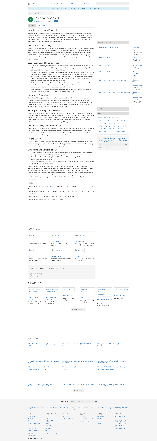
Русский (92, 408)
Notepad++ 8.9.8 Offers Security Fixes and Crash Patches (111, 362)
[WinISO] (32, 235)
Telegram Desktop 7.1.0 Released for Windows (78, 384)
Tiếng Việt (110, 408)
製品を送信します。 (120, 428)
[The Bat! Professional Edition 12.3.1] (104, 292)
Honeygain (77, 256)
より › (100, 108)
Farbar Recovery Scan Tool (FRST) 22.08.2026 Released (77, 362)
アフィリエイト (84, 421)
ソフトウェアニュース (69, 416)
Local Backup (32, 428)
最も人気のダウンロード (63, 3)
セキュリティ (113, 129)
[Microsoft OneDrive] (106, 72)
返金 (46, 431)
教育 (125, 120)
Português (85, 408)
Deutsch (36, 408)
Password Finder (33, 426)
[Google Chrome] (105, 57)
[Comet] (32, 250)
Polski (79, 408)
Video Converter (33, 431)
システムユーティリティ (105, 131)
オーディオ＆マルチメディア (106, 117)
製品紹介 (31, 26)
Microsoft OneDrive (135, 73)
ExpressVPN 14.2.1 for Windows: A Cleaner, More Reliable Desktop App (112, 385)
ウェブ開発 (117, 131)
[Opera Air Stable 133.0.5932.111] (52, 291)
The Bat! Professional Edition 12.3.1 (104, 300)
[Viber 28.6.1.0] (68, 290)
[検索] (127, 3)
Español (43, 408)
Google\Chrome (38, 21)
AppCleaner (31, 435)
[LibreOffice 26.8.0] (122, 290)
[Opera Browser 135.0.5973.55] (35, 291)
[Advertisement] (61, 212)
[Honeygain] (79, 250)
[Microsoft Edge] (104, 65)
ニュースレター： (64, 401)
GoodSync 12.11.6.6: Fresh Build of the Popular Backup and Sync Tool (41, 385)
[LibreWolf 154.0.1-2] (87, 291)
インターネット (103, 129)
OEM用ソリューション (87, 419)
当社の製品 (53, 3)
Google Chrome (134, 58)
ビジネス (119, 117)
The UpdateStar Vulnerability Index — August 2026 (43, 362)
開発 (121, 120)
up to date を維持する (36, 274)
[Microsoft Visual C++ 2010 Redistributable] (113, 80)
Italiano (55, 408)
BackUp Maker (56, 256)
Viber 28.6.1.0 (67, 295)
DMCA (47, 418)
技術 (38, 26)
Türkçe (104, 408)
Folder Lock (55, 241)
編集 (44, 26)
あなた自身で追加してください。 (57, 268)
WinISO (30, 241)
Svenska (98, 408)
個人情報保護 (49, 426)
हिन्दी (81, 410)
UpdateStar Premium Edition (136, 49)
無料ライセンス (119, 426)
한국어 (66, 408)
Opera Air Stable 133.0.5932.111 (51, 298)
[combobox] (111, 3)
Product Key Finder (34, 423)
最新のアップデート (76, 3)
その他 (124, 131)
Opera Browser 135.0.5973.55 (33, 298)
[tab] (32, 25)
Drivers (30, 421)
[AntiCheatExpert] (81, 235)
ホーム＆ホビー (122, 126)
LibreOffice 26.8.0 (120, 295)
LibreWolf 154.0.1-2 (86, 298)
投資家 (99, 424)
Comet (30, 256)
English (31, 408)
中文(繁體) (125, 408)
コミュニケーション (104, 120)
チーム (99, 421)
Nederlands (72, 408)
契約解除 (48, 428)
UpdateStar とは (102, 416)
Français (49, 408)
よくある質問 (49, 421)
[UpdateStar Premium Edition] (109, 47)
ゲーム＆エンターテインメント (107, 123)
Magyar (76, 410)
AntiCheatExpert (79, 241)
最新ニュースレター (104, 148)
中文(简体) (118, 408)
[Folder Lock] (56, 235)
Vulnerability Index (68, 419)
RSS (64, 421)
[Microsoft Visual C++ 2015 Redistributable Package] (115, 92)
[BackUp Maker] (57, 250)
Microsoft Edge (137, 65)
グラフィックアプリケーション (107, 126)
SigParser (31, 433)
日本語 (61, 408)
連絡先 (47, 423)
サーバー (120, 129)
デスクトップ (115, 120)
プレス (99, 419)
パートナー (83, 416)
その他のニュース (78, 390)
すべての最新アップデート (78, 309)
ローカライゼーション (121, 423)
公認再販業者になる (120, 421)
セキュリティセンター (52, 433)
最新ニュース (85, 3)
